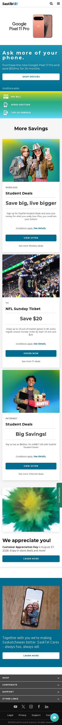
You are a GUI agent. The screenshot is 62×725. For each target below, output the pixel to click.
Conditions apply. (10, 88)
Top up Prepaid (21, 112)
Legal (10, 715)
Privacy (22, 715)
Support (36, 715)
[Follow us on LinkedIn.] (46, 706)
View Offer (31, 238)
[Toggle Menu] (58, 3)
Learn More (31, 558)
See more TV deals (31, 361)
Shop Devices (31, 77)
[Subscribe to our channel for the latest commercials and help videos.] (15, 706)
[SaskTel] (10, 4)
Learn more (31, 655)
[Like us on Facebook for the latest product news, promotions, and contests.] (39, 706)
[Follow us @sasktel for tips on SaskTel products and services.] (23, 706)
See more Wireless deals (31, 245)
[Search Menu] (51, 3)
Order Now (31, 353)
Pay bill (16, 97)
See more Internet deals (31, 474)
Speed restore (20, 104)
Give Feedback (59, 495)
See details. (40, 228)
